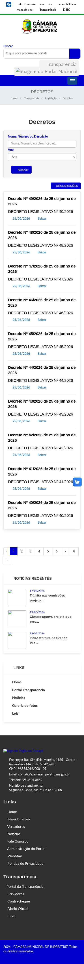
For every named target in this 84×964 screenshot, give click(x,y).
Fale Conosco (17, 841)
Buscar (8, 46)
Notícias (13, 834)
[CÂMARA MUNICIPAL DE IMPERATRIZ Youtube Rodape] (79, 956)
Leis (15, 713)
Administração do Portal (25, 849)
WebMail (14, 856)
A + (42, 4)
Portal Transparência (28, 690)
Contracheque (18, 901)
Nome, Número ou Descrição (28, 136)
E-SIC (11, 916)
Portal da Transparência (24, 886)
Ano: (11, 149)
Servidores (15, 894)
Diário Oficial (17, 909)
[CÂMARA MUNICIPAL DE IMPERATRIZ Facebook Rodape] (66, 956)
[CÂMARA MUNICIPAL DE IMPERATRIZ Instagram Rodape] (72, 956)
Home (14, 98)
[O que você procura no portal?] (74, 54)
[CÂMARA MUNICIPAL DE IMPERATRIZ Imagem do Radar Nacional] (47, 71)
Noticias (18, 698)
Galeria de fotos (25, 705)
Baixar (41, 218)
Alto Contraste (26, 4)
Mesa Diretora (18, 819)
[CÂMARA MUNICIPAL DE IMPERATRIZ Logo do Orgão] (42, 26)
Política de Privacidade (24, 863)
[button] (8, 4)
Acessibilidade (67, 4)
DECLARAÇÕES (66, 185)
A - (50, 4)
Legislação (50, 98)
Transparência (61, 64)
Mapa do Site (24, 9)
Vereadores (15, 826)
